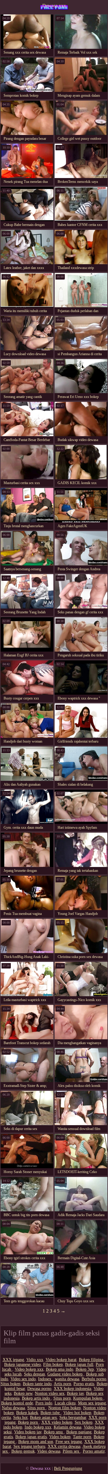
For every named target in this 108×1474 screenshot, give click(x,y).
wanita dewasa (67, 1379)
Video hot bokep (77, 1412)
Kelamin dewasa (67, 1427)
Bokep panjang (79, 1432)
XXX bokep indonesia (72, 1388)
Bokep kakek (27, 1412)
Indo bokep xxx (38, 1427)
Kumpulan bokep (88, 1398)
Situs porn (62, 1398)
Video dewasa (48, 1451)
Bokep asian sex (43, 1417)
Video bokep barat (61, 1359)
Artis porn (62, 1384)
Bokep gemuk (23, 1451)
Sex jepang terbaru (29, 1446)
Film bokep (53, 1364)
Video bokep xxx (29, 1369)
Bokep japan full (79, 1364)
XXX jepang (13, 1359)
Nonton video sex (49, 1393)
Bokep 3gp (85, 1369)
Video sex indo (23, 1379)
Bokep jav (75, 1393)
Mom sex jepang (92, 1403)
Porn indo (43, 1403)
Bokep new (23, 1393)
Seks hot (20, 1417)
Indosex (45, 1379)
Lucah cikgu (65, 1403)
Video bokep (59, 1437)
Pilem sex (71, 1451)
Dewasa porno (39, 1388)
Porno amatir (94, 1451)
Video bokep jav (27, 1432)
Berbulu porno (94, 1379)
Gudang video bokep (65, 1374)
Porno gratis (84, 1384)
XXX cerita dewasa (64, 1446)
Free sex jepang (69, 1441)
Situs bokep (10, 1384)
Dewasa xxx (54, 5)
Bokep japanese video (22, 1364)
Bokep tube (50, 1412)
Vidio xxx (34, 1359)
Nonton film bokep (64, 1408)
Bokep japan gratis (31, 1437)
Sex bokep (83, 1422)
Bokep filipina (91, 1359)
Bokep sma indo (59, 1369)
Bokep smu (54, 1432)
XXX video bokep (56, 1422)
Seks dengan (34, 1374)
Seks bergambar (72, 1417)
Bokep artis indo (36, 1398)
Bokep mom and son (35, 1441)
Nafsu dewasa (13, 1408)
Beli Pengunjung (68, 1468)
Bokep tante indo (37, 1384)
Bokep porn (28, 1422)
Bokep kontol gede (17, 1403)
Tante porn (82, 1437)
